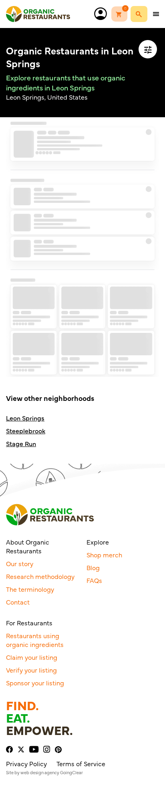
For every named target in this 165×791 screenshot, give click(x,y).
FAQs (94, 580)
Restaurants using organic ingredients (35, 640)
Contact (18, 601)
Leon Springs (25, 418)
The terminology (30, 589)
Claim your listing (31, 657)
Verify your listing (31, 669)
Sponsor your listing (35, 682)
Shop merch (104, 554)
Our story (19, 563)
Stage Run (21, 443)
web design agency (39, 772)
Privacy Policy (26, 763)
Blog (93, 567)
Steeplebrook (25, 431)
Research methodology (40, 576)
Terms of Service (80, 763)
